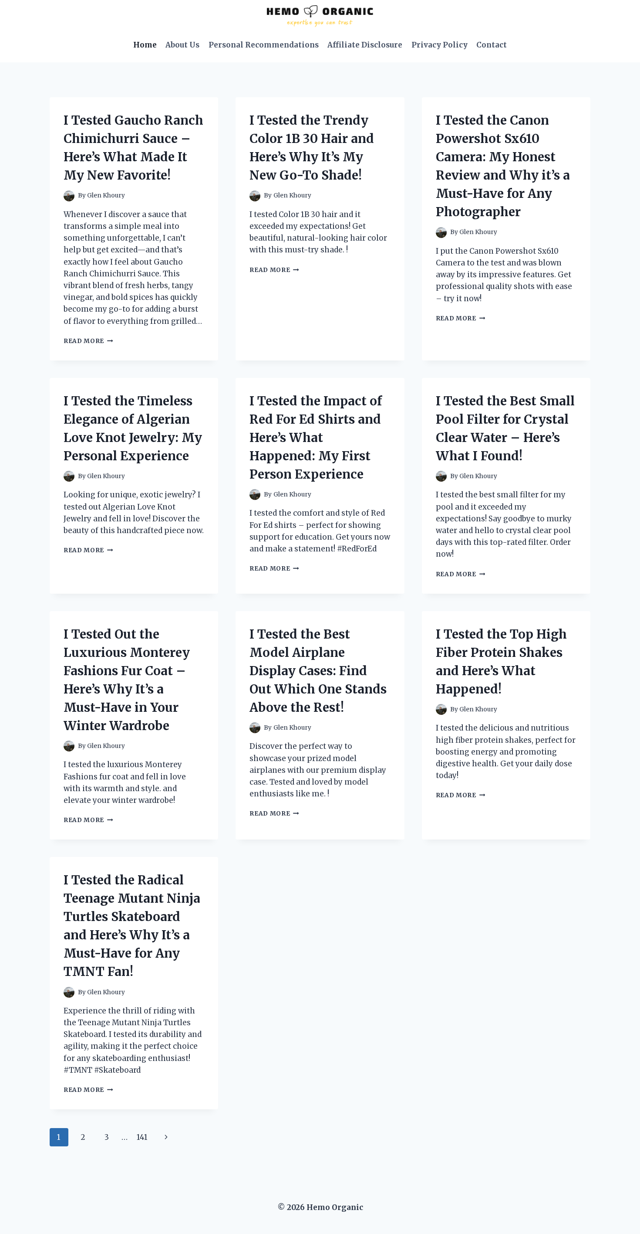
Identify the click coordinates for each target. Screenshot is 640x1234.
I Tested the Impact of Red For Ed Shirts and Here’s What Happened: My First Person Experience (315, 437)
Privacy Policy (439, 45)
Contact (491, 45)
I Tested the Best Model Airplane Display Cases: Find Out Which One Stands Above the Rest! (318, 670)
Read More (88, 341)
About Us (182, 45)
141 (142, 1137)
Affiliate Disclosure (364, 45)
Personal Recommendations (264, 45)
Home (145, 45)
